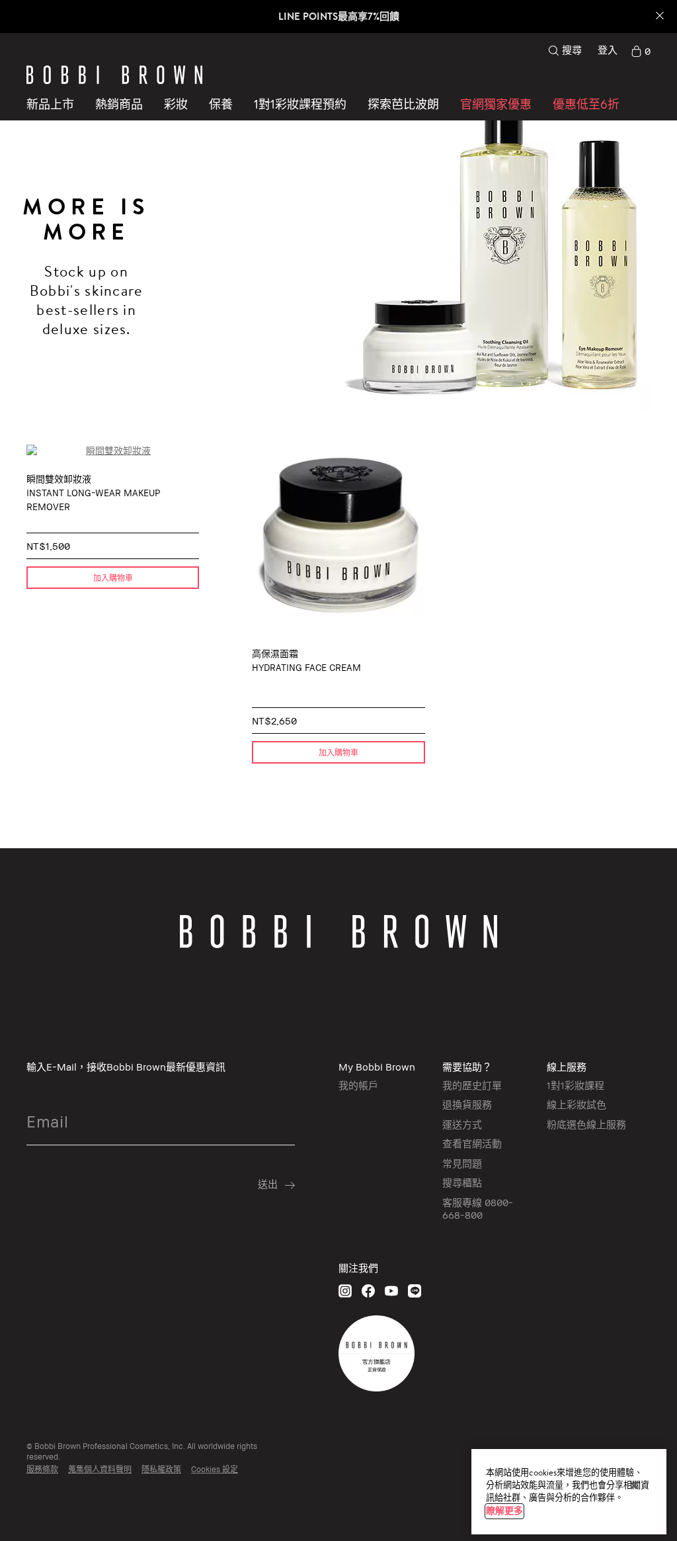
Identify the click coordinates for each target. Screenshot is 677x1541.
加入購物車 (113, 578)
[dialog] (112, 451)
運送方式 (462, 1124)
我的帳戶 (358, 1085)
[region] (568, 1491)
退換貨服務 (467, 1104)
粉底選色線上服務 (586, 1124)
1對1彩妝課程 (575, 1085)
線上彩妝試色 (576, 1104)
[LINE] (414, 1291)
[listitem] (112, 611)
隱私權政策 (161, 1469)
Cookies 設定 (214, 1469)
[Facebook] (368, 1291)
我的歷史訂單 (472, 1085)
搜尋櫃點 (462, 1182)
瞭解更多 (504, 1511)
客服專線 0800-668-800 (477, 1208)
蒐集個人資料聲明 (100, 1469)
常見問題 (462, 1163)
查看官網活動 (472, 1143)
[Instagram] (345, 1291)
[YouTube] (391, 1291)
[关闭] (634, 1485)
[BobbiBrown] (114, 75)
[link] (641, 50)
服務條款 (42, 1469)
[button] (403, 104)
